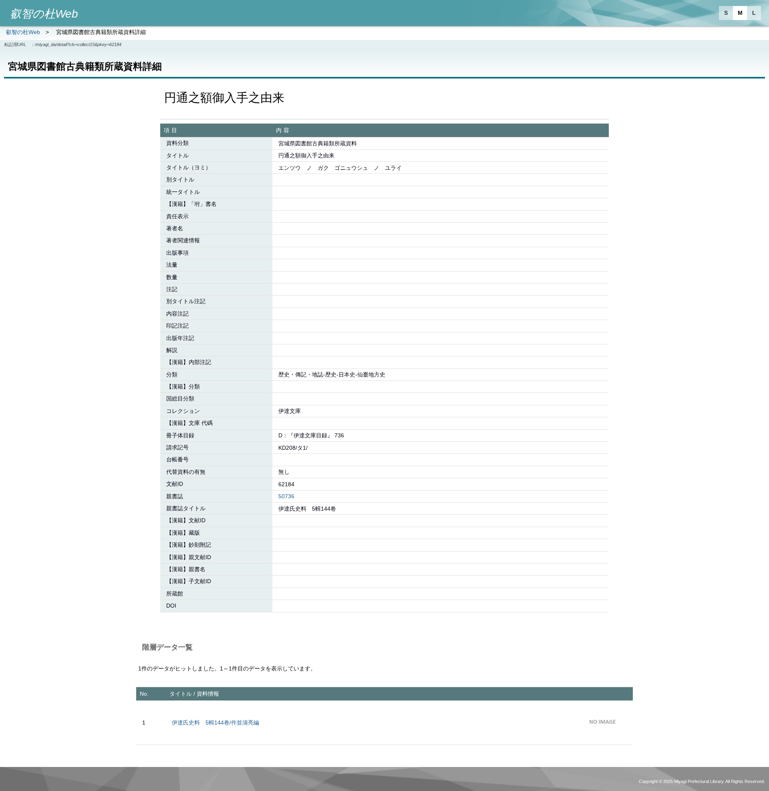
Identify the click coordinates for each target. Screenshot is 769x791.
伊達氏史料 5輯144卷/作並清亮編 (215, 722)
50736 (286, 496)
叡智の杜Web (23, 32)
